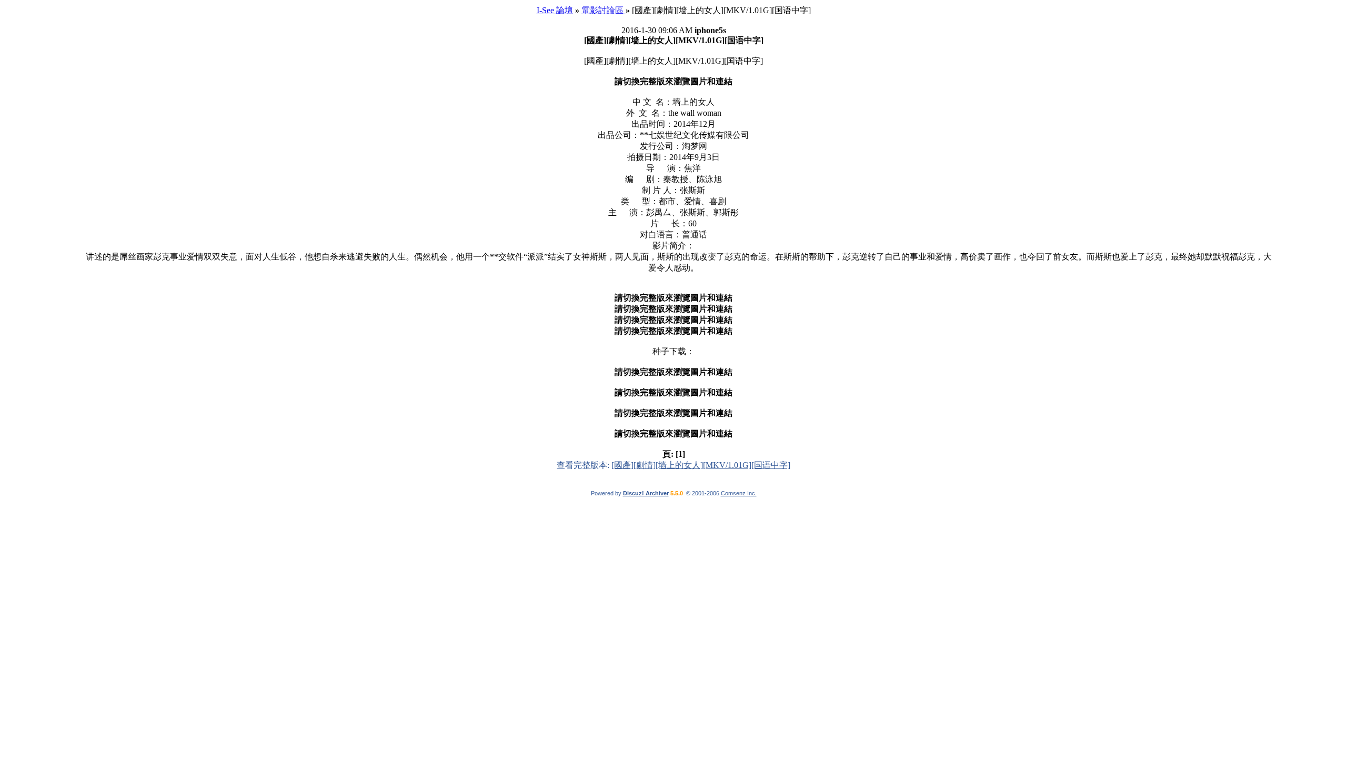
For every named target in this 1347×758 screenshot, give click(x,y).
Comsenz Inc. (739, 493)
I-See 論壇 (555, 10)
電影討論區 (603, 10)
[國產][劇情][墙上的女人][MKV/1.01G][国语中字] (700, 465)
